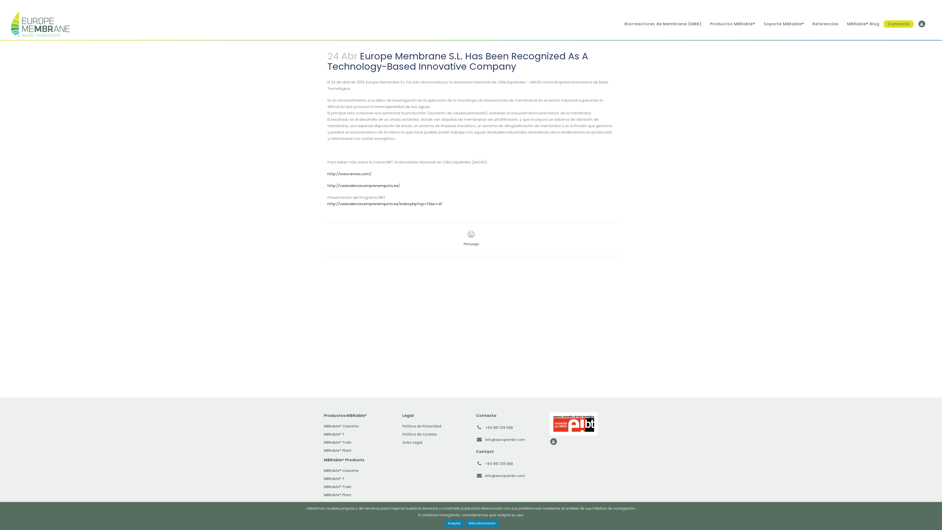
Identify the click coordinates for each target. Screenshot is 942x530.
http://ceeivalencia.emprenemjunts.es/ (363, 185)
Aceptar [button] (454, 523)
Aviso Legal (412, 442)
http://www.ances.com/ (349, 173)
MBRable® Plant (337, 450)
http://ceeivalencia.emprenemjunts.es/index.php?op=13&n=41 (384, 203)
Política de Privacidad (421, 426)
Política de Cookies (419, 434)
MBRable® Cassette (341, 426)
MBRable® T (334, 434)
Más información (482, 523)
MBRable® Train (337, 442)
